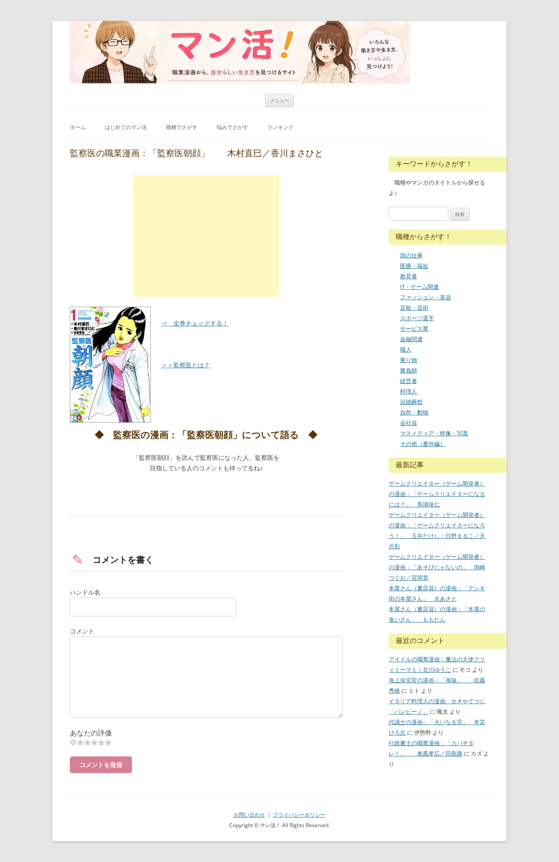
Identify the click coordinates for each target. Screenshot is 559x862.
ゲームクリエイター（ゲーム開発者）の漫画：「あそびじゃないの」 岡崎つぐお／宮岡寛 (437, 567)
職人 (405, 349)
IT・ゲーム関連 (419, 287)
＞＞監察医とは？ (185, 365)
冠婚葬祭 (411, 402)
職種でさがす (181, 127)
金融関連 (411, 339)
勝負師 (408, 370)
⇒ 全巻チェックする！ (194, 323)
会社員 (408, 423)
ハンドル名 (85, 592)
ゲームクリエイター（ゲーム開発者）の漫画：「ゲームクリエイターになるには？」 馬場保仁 (437, 493)
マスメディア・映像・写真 (434, 433)
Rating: (206, 733)
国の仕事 (411, 255)
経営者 (408, 381)
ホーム (78, 127)
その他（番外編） (422, 444)
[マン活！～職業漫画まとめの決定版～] (240, 52)
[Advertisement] (206, 236)
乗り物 (408, 360)
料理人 (408, 391)
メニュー (279, 100)
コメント (82, 631)
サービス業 (414, 328)
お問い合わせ (249, 814)
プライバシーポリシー (299, 814)
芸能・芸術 (414, 307)
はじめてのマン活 (126, 127)
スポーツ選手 (417, 318)
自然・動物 (414, 412)
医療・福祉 (414, 266)
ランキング (280, 127)
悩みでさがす (232, 127)
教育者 (408, 276)
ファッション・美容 (425, 297)
